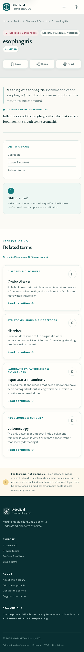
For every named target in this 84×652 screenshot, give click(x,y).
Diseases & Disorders (38, 21)
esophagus (40, 116)
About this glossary (14, 580)
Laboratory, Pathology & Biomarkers (28, 371)
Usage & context (18, 162)
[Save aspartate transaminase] (72, 372)
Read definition (21, 303)
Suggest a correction (15, 596)
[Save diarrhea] (72, 323)
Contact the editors (14, 590)
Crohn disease (19, 282)
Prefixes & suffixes (13, 556)
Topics (17, 21)
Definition (14, 154)
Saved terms (10, 561)
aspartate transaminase (26, 380)
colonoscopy (18, 429)
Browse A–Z (10, 545)
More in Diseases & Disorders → (25, 257)
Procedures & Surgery (25, 418)
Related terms (16, 170)
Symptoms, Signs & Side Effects (32, 320)
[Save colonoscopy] (72, 420)
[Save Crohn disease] (72, 274)
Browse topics (11, 551)
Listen (13, 49)
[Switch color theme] (76, 6)
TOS (46, 645)
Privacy (36, 645)
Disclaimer (58, 645)
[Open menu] (64, 6)
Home (6, 21)
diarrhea (15, 331)
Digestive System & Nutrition (60, 32)
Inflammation (13, 116)
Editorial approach (14, 585)
